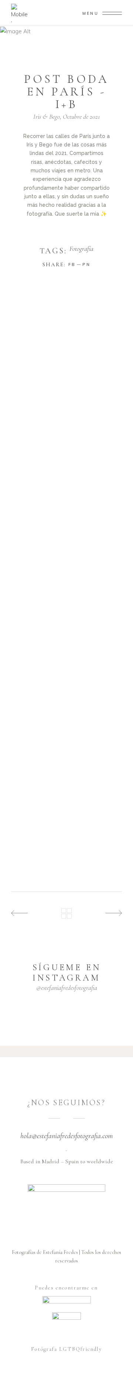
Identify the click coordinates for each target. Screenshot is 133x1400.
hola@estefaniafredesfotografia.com (66, 1135)
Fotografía (81, 249)
